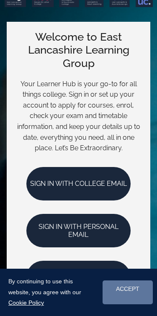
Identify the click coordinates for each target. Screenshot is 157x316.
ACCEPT (127, 289)
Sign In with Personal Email (78, 231)
